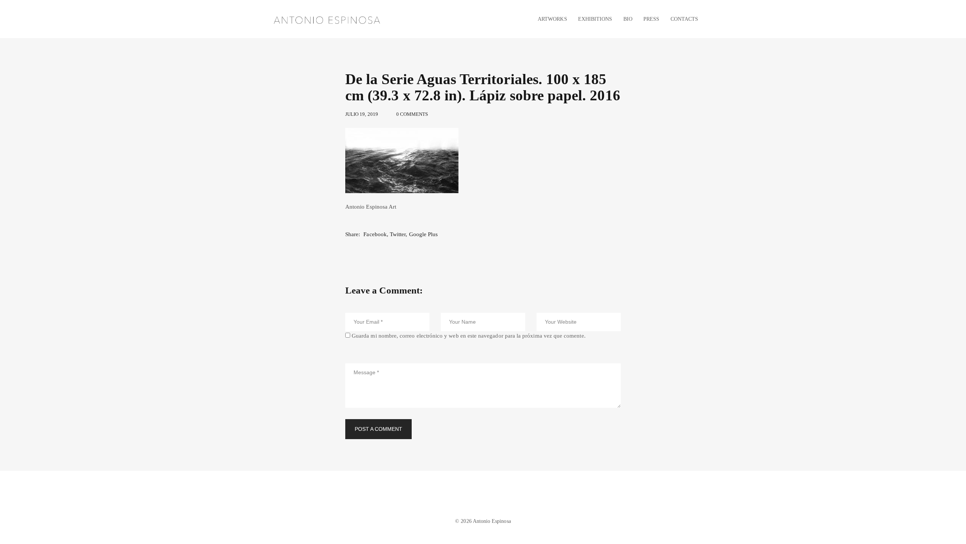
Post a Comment (378, 429)
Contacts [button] (684, 19)
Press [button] (651, 19)
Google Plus (423, 234)
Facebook (374, 234)
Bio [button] (627, 19)
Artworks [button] (552, 19)
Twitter (398, 234)
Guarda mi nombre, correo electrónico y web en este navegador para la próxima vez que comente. (469, 336)
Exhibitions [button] (595, 19)
